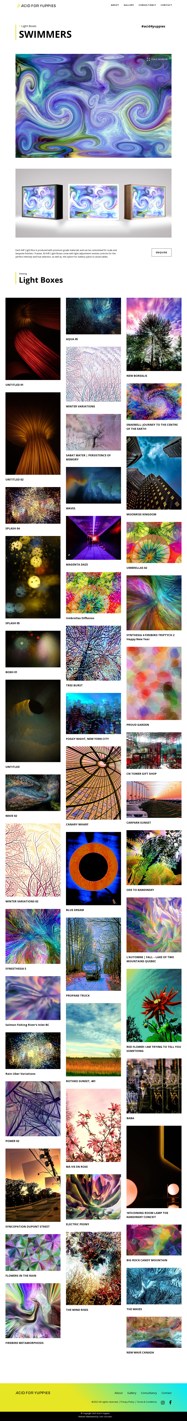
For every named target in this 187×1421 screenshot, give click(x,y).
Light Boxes (28, 26)
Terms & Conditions (146, 1401)
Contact (166, 5)
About (115, 5)
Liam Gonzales (105, 1416)
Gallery (129, 5)
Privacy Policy (127, 1401)
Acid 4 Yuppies (36, 6)
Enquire (161, 252)
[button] (163, 1403)
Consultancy (147, 5)
